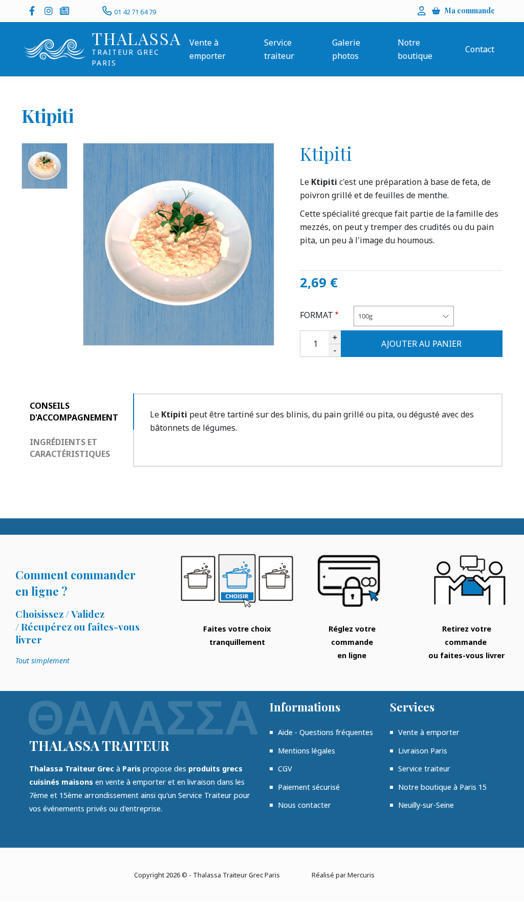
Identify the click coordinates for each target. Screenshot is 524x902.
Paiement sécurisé (309, 787)
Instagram (49, 11)
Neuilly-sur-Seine (426, 805)
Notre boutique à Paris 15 (442, 787)
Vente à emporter (207, 49)
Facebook (34, 11)
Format (316, 315)
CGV (285, 768)
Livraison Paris (422, 751)
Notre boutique (415, 49)
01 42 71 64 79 (135, 11)
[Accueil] (54, 49)
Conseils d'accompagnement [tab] (74, 411)
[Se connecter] (421, 11)
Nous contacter (304, 805)
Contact (479, 49)
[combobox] (404, 316)
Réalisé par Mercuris (343, 874)
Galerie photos (346, 49)
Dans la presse (65, 11)
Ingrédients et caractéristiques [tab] (70, 447)
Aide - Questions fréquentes (325, 732)
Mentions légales (306, 751)
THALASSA (136, 38)
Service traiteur (279, 49)
